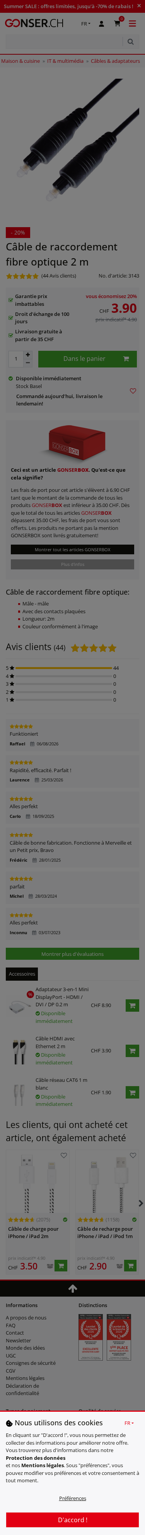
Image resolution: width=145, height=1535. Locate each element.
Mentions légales (42, 1465)
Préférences (72, 1498)
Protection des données (35, 1457)
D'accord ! (72, 1520)
